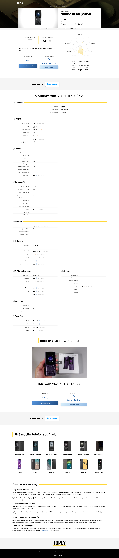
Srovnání (87, 3)
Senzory (74, 69)
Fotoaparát (87, 61)
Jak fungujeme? (77, 28)
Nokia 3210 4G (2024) (83, 454)
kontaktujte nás (45, 530)
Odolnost (80, 69)
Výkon (80, 61)
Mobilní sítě (87, 65)
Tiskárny (55, 552)
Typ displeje (26, 126)
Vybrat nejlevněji (28, 66)
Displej (74, 61)
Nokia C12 (67, 472)
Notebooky (71, 552)
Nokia (69, 6)
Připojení (80, 65)
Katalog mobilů (64, 6)
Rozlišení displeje (24, 129)
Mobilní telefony (56, 6)
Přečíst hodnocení (49, 67)
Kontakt (100, 3)
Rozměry (87, 69)
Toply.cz (50, 6)
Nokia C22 (83, 472)
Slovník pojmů (79, 552)
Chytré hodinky (63, 552)
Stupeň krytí (26, 305)
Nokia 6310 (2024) (67, 454)
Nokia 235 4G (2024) (99, 454)
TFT (34, 126)
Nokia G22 (35, 472)
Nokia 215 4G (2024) (51, 454)
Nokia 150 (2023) (99, 472)
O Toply (81, 3)
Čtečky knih (49, 552)
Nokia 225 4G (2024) (35, 454)
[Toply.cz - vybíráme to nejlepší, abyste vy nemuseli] (20, 3)
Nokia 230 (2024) (19, 454)
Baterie (74, 65)
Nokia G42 (19, 472)
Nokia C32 (51, 472)
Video (94, 3)
